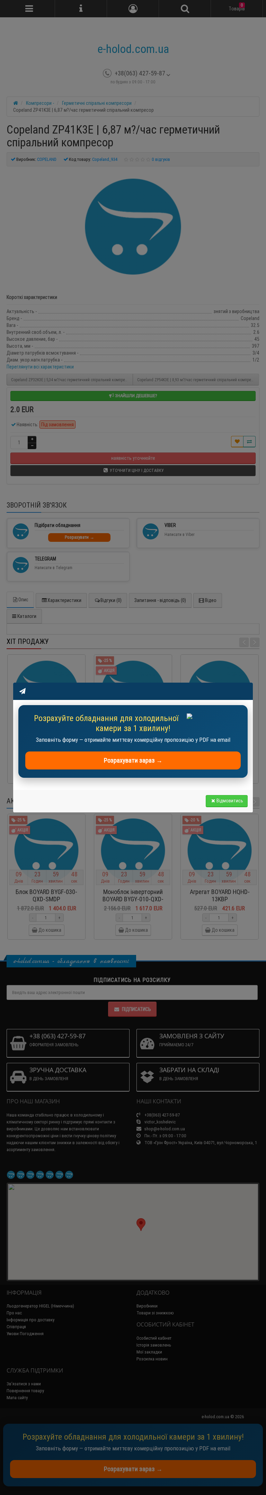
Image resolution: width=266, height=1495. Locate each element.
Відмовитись (229, 800)
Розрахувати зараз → (133, 760)
